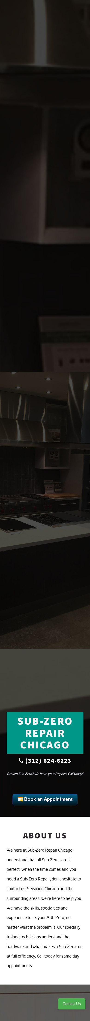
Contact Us (72, 1004)
